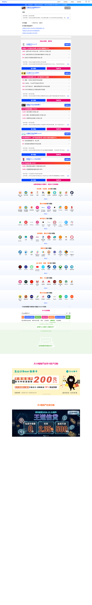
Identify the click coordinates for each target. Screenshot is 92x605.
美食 (42, 320)
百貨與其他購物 (29, 317)
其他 (68, 317)
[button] (46, 51)
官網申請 (67, 44)
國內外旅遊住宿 (60, 317)
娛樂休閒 (51, 317)
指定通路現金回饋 (26, 320)
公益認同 (46, 320)
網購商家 (52, 320)
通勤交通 (44, 317)
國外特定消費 (35, 320)
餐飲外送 (38, 317)
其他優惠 (58, 320)
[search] (89, 2)
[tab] (26, 320)
